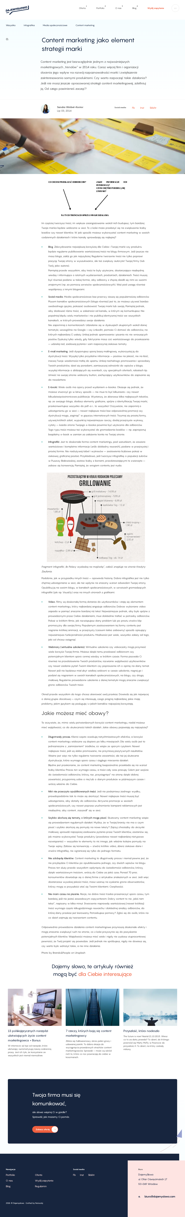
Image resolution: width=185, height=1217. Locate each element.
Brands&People (61, 952)
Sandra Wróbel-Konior (70, 107)
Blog (134, 7)
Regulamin (40, 1186)
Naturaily (39, 1203)
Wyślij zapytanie (155, 8)
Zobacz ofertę (41, 1130)
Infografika (29, 25)
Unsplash (80, 952)
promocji (133, 410)
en (175, 8)
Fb (133, 107)
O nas (118, 7)
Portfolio (100, 7)
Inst (142, 107)
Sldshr (153, 107)
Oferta (82, 7)
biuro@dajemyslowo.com (160, 1196)
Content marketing (85, 25)
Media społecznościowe (55, 25)
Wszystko (11, 25)
